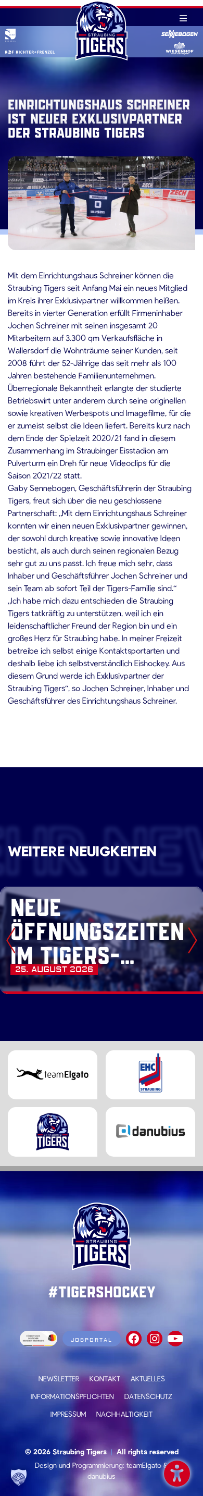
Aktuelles (148, 1378)
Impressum (68, 1413)
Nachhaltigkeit (124, 1413)
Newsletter (59, 1378)
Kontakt (105, 1378)
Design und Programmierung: (79, 1465)
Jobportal (91, 1339)
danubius (101, 1476)
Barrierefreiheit (177, 1470)
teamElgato (143, 1465)
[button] (18, 1477)
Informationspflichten (72, 1396)
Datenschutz (148, 1396)
